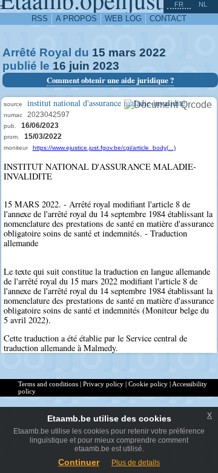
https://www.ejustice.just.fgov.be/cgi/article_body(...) (104, 147)
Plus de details (135, 462)
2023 (106, 65)
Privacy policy (103, 383)
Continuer (78, 462)
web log (123, 18)
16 (59, 65)
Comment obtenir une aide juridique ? (110, 80)
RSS (39, 18)
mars (122, 52)
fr (178, 4)
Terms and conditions (48, 383)
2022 (152, 52)
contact (168, 18)
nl (203, 4)
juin (79, 65)
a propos (76, 18)
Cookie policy (148, 383)
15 (98, 52)
